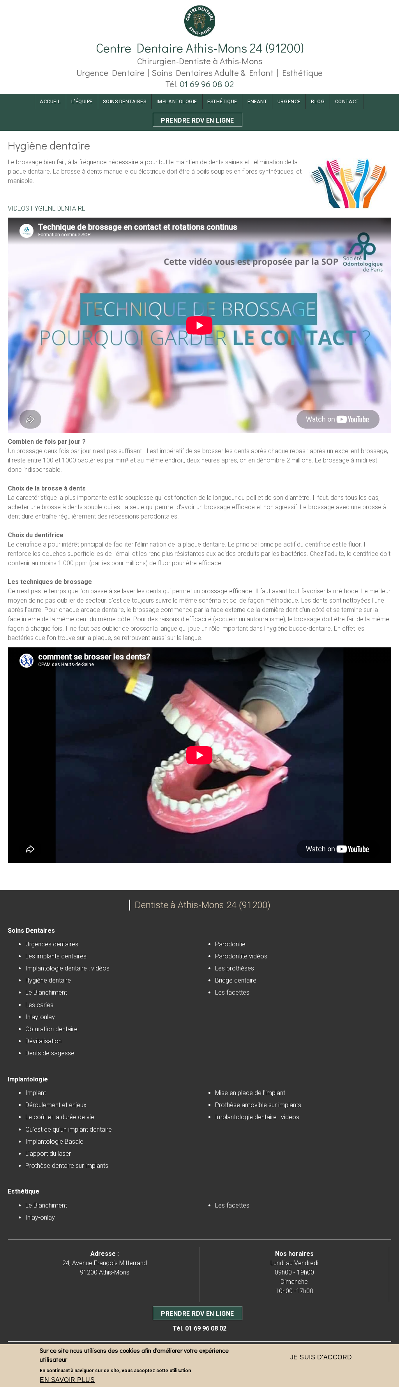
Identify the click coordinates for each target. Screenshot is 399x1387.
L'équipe (82, 101)
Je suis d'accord (321, 1357)
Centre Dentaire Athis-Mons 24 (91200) (200, 48)
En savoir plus (67, 1379)
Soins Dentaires (124, 101)
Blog (318, 101)
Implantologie (177, 101)
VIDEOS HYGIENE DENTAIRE (46, 208)
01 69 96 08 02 (207, 84)
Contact (347, 101)
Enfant (257, 101)
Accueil (50, 101)
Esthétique (222, 101)
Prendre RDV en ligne (197, 120)
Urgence (289, 101)
